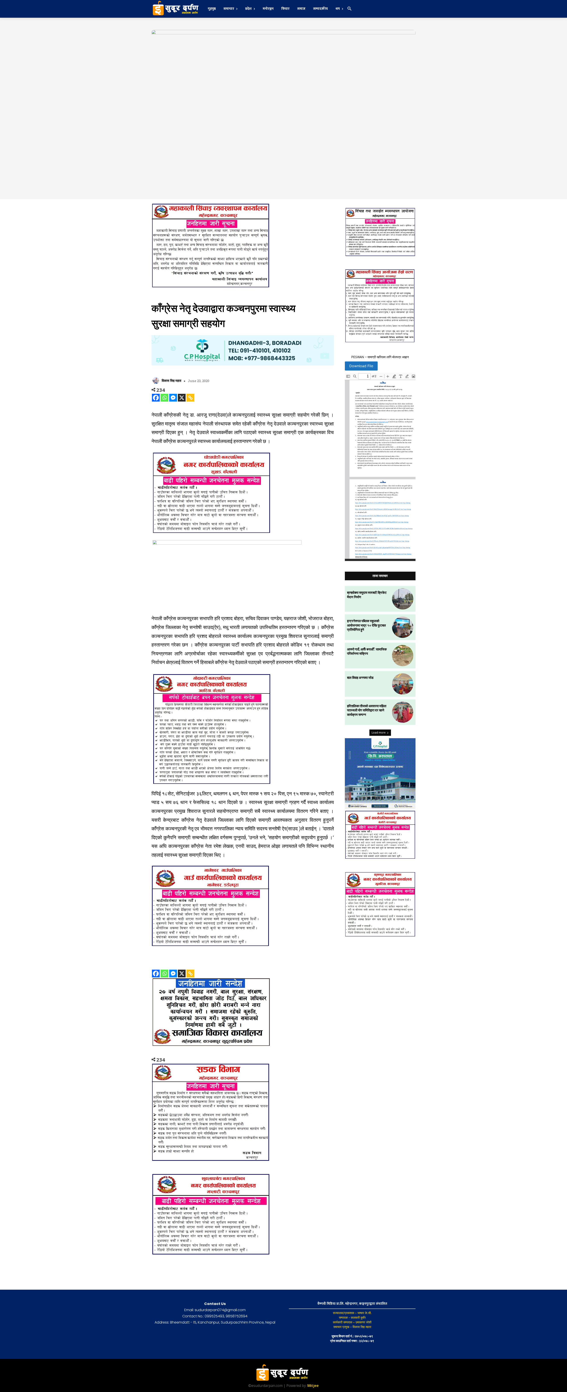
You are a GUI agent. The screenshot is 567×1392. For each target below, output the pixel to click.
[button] (349, 9)
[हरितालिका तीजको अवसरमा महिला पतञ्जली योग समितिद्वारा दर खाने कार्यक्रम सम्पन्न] (402, 712)
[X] (182, 398)
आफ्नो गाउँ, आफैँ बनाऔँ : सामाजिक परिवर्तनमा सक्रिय (367, 651)
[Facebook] (156, 398)
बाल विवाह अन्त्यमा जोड (360, 677)
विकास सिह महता (171, 380)
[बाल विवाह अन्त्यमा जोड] (402, 684)
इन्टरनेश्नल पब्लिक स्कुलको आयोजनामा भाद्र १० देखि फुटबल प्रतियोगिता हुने (366, 625)
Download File (361, 366)
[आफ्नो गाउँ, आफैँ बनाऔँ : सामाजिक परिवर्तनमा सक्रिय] (402, 655)
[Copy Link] (190, 398)
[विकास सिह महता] (157, 380)
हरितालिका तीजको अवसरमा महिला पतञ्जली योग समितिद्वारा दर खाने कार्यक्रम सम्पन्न (366, 710)
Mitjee (313, 1385)
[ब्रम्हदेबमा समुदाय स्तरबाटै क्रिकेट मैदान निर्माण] (402, 599)
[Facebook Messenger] (173, 398)
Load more (379, 732)
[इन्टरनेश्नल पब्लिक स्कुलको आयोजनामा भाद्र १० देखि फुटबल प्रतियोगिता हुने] (402, 627)
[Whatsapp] (164, 398)
